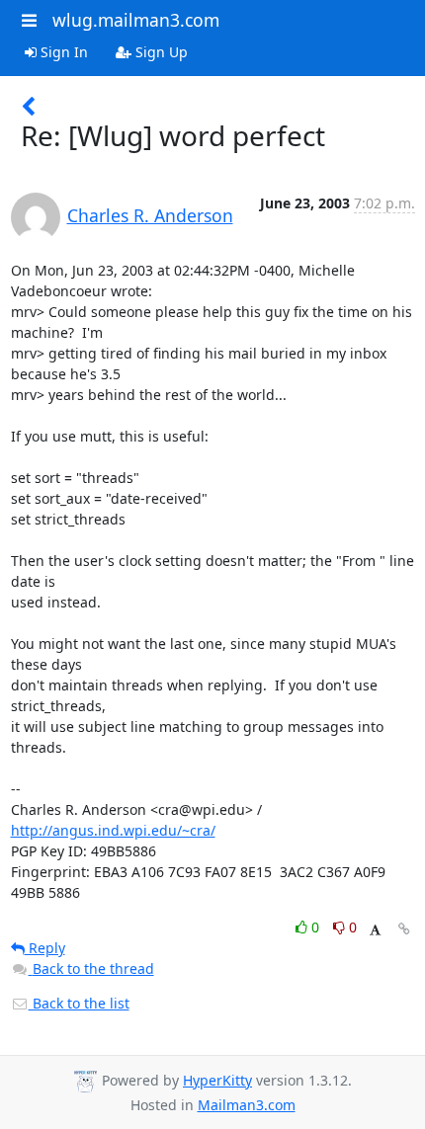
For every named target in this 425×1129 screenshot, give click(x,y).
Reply (45, 947)
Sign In (62, 51)
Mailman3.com (247, 1104)
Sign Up (159, 51)
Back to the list (79, 1003)
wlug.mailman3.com (135, 20)
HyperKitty (217, 1080)
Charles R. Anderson (150, 215)
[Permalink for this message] (404, 929)
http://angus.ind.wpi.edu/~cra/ (113, 830)
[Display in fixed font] (375, 930)
